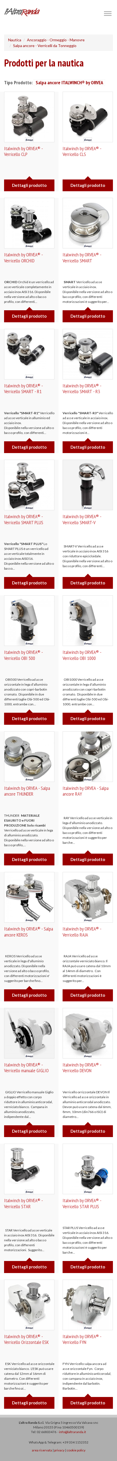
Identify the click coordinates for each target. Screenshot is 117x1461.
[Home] (22, 12)
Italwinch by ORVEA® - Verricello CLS (82, 151)
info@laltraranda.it (72, 1432)
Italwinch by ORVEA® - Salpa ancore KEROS (28, 932)
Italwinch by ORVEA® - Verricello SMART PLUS (23, 519)
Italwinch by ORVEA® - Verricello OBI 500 (23, 655)
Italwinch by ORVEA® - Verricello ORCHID (23, 257)
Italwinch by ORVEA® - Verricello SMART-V (82, 519)
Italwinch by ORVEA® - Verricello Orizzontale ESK (26, 1339)
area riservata (42, 1450)
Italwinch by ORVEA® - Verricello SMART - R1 (23, 388)
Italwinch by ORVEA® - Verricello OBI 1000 (82, 655)
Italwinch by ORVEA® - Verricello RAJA (82, 932)
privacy (59, 1450)
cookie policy (76, 1450)
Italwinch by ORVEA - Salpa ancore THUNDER (27, 791)
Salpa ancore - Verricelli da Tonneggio (44, 45)
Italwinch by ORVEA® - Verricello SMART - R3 (82, 388)
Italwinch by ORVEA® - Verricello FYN (82, 1339)
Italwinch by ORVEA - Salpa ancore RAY (86, 791)
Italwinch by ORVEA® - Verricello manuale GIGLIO (26, 1068)
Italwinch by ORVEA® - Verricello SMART (82, 257)
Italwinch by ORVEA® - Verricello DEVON (82, 1068)
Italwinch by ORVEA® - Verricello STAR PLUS (82, 1203)
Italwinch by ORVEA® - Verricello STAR (23, 1203)
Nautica (14, 39)
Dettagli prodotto (29, 185)
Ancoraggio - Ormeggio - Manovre (56, 39)
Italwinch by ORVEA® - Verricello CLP (23, 151)
